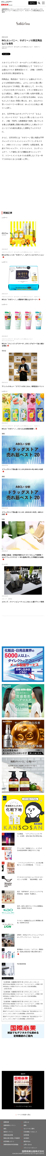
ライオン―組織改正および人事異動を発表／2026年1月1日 (30, 922)
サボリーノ (37, 46)
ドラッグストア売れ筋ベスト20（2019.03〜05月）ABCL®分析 (22, 513)
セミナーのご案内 (29, 1128)
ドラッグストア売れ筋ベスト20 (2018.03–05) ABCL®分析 (22, 469)
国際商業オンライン (10, 1125)
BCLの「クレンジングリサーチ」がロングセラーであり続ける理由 (23, 345)
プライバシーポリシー (30, 1147)
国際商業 (6, 1122)
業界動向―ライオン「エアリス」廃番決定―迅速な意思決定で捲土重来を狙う (30, 951)
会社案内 (26, 1138)
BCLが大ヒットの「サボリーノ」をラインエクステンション (23, 255)
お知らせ (26, 1122)
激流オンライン (8, 1131)
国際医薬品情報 (8, 1135)
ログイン (33, 3)
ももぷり (4, 48)
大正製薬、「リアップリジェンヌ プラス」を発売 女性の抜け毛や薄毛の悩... (30, 835)
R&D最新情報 (21, 964)
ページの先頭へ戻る (23, 1114)
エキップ (4, 598)
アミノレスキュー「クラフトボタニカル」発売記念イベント (23, 386)
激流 (5, 1128)
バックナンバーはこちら (24, 1106)
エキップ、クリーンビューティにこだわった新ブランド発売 (23, 602)
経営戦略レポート (9, 1141)
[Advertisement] (23, 186)
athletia (10, 598)
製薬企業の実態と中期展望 (12, 1138)
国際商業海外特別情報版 (11, 1144)
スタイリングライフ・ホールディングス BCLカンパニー (17, 46)
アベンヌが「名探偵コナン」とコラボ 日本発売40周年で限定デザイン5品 (30, 849)
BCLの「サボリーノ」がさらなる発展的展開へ (18, 429)
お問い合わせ (28, 1144)
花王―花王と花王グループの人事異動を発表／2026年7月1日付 (30, 907)
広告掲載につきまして (30, 1131)
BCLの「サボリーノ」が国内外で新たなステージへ (20, 299)
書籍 (25, 1125)
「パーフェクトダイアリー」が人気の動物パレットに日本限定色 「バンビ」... (30, 864)
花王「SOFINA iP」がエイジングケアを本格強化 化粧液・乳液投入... (30, 893)
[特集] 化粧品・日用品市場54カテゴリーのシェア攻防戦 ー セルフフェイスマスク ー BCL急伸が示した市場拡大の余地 (22, 556)
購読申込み (27, 1141)
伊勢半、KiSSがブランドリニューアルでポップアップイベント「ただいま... (30, 936)
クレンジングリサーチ (8, 340)
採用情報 (26, 1135)
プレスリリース (8, 978)
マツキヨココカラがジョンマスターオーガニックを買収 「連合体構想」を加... (30, 878)
